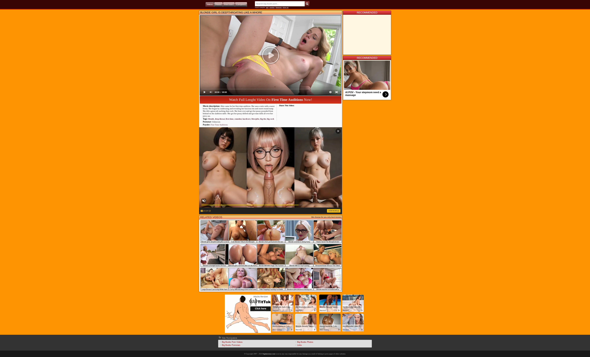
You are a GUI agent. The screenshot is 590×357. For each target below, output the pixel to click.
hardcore (247, 119)
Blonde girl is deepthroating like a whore (231, 12)
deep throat (220, 119)
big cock (270, 119)
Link (299, 345)
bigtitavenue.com (269, 354)
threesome (278, 7)
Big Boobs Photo (305, 342)
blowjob (255, 119)
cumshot (272, 7)
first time (230, 119)
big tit (263, 119)
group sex (286, 7)
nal (267, 7)
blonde (211, 119)
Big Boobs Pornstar (231, 345)
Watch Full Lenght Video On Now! (270, 100)
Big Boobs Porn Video (232, 342)
